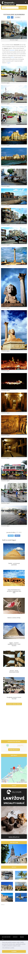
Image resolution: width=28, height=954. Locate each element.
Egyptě (8, 62)
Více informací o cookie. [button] (8, 947)
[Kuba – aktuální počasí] (21, 875)
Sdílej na (10, 535)
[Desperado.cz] (8, 2)
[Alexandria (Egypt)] (14, 74)
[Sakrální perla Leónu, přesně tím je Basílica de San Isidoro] (7, 886)
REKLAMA (22, 936)
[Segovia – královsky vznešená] (21, 886)
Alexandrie (12, 50)
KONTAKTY (15, 936)
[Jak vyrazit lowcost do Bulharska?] (21, 897)
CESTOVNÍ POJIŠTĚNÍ (6, 936)
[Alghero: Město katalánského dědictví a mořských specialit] (7, 897)
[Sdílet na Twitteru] (8, 17)
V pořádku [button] (14, 951)
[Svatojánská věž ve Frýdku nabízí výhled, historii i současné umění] (14, 853)
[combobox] (10, 7)
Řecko (12, 57)
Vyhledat (22, 7)
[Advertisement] (14, 723)
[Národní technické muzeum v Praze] (7, 875)
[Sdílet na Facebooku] (12, 17)
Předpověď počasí (13, 749)
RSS (2, 939)
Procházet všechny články (13, 704)
